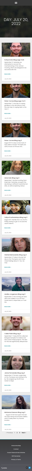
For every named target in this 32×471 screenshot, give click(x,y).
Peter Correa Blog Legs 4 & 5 (14, 101)
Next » (24, 433)
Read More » (7, 74)
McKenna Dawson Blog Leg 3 (14, 412)
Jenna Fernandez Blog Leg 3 (14, 373)
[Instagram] (27, 468)
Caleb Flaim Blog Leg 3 (12, 334)
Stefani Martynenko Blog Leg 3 (15, 255)
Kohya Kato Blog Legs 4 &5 (14, 60)
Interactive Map (16, 445)
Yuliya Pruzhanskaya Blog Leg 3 (15, 217)
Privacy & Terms (16, 459)
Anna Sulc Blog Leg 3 (11, 178)
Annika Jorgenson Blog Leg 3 (14, 294)
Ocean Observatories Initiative (16, 452)
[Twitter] (30, 468)
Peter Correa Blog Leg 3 (13, 140)
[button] (16, 3)
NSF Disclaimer (16, 456)
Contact (16, 449)
